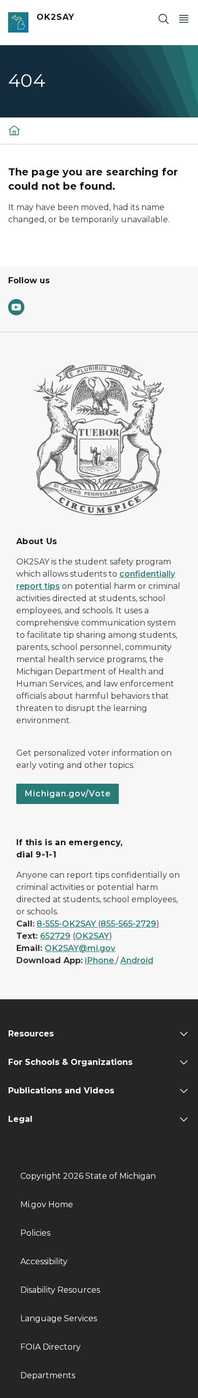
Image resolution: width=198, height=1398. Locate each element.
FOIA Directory (50, 1347)
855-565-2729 (128, 924)
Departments (47, 1375)
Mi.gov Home (46, 1204)
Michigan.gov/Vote (67, 793)
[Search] (163, 18)
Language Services (58, 1318)
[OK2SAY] (14, 130)
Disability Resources (60, 1290)
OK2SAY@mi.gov (80, 948)
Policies (35, 1233)
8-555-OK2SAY (67, 924)
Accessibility (44, 1261)
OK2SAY (92, 936)
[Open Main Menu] (184, 18)
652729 (55, 936)
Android (136, 960)
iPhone (100, 960)
